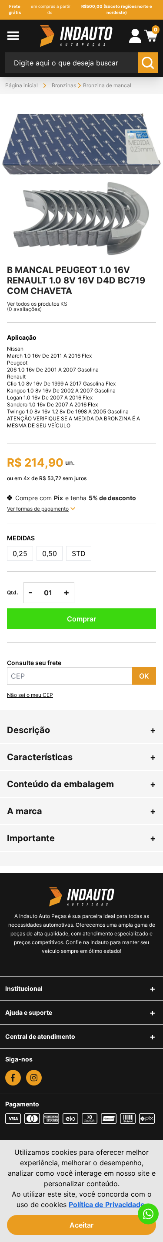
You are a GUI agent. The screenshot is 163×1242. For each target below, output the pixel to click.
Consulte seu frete (34, 662)
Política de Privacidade (107, 1204)
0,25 (20, 553)
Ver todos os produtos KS (37, 303)
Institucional (24, 988)
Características (81, 757)
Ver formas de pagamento (38, 508)
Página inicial (21, 85)
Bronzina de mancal (107, 85)
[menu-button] (20, 35)
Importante (81, 838)
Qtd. (12, 592)
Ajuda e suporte (28, 1012)
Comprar (81, 618)
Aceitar (81, 1225)
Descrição (81, 730)
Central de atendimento (40, 1036)
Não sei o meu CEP (30, 695)
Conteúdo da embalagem (81, 784)
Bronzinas (64, 85)
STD (79, 553)
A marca (81, 811)
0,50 (49, 553)
